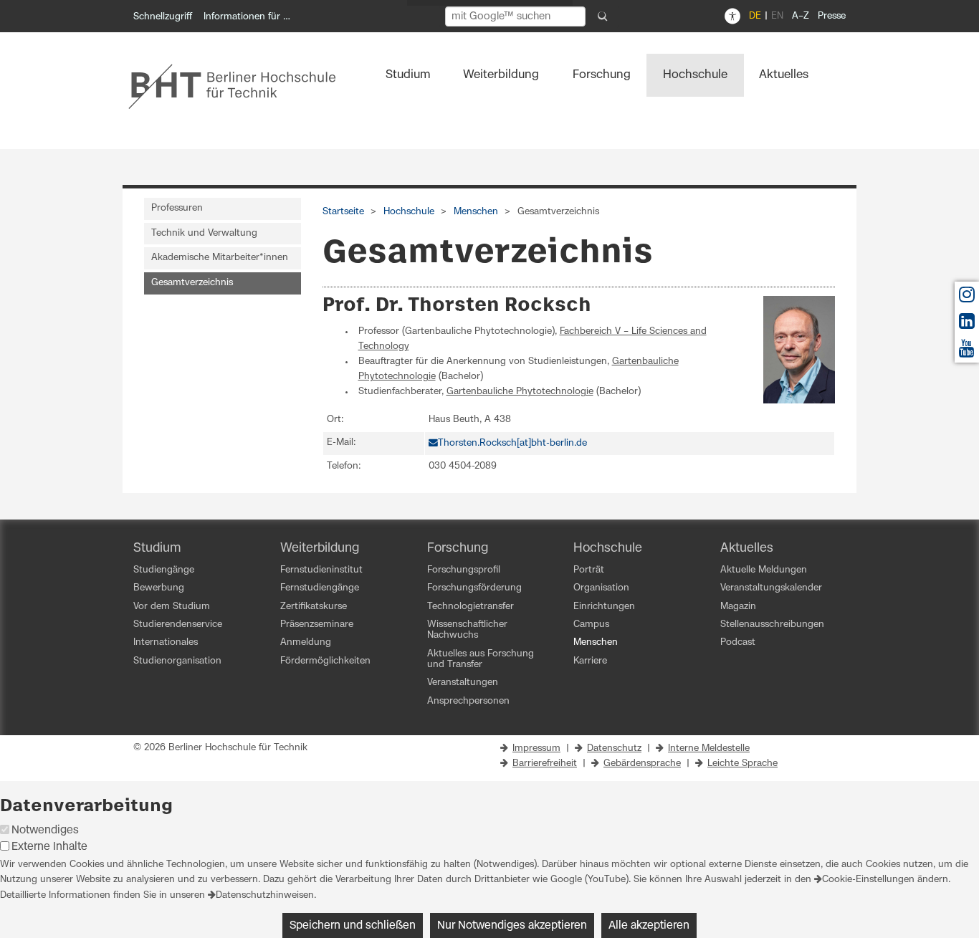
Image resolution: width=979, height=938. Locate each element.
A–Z (800, 16)
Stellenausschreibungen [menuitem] (772, 624)
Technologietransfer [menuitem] (470, 606)
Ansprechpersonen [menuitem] (468, 701)
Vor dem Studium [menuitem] (171, 606)
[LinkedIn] (967, 325)
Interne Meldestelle (709, 748)
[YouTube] (967, 352)
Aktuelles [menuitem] (783, 74)
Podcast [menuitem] (737, 642)
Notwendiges (45, 830)
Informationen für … (247, 16)
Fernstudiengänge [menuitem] (319, 588)
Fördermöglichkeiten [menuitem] (325, 661)
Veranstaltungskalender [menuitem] (771, 588)
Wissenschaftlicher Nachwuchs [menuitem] (467, 630)
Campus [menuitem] (591, 624)
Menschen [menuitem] (595, 642)
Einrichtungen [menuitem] (604, 606)
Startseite (343, 211)
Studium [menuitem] (408, 74)
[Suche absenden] (603, 16)
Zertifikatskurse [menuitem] (313, 606)
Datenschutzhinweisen (265, 895)
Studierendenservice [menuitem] (177, 624)
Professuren (177, 208)
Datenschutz (614, 748)
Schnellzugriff (162, 16)
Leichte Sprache (742, 763)
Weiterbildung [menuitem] (501, 74)
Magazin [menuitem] (738, 606)
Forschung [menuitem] (602, 74)
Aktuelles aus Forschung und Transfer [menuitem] (480, 659)
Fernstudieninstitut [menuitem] (321, 570)
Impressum (536, 748)
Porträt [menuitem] (588, 570)
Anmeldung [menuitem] (305, 642)
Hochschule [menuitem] (695, 74)
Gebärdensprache (642, 763)
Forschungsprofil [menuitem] (463, 570)
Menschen (476, 211)
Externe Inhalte (49, 846)
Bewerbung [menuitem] (158, 588)
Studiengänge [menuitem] (163, 570)
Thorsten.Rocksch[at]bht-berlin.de (512, 443)
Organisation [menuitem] (601, 588)
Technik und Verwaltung (204, 233)
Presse (832, 16)
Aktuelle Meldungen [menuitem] (763, 570)
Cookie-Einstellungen (868, 879)
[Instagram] (967, 298)
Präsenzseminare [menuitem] (316, 624)
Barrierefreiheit (544, 763)
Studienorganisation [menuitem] (177, 661)
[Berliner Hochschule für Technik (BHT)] (242, 86)
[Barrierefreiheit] (732, 16)
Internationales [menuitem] (165, 642)
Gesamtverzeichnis (192, 282)
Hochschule (408, 211)
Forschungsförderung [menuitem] (474, 588)
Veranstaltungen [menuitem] (462, 682)
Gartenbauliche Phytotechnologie (519, 391)
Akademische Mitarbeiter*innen (219, 257)
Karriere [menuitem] (590, 661)
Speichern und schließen (353, 925)
